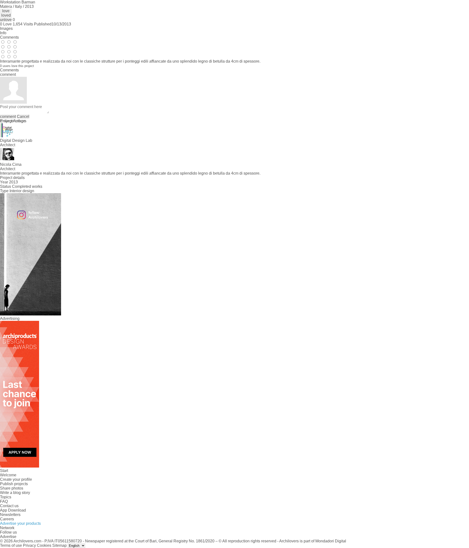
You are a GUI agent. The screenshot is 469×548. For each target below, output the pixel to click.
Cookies (44, 545)
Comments (9, 37)
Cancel (23, 116)
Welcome (8, 475)
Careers (7, 519)
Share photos (11, 488)
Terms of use (11, 545)
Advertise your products (20, 523)
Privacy (29, 545)
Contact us (9, 506)
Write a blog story (15, 493)
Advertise (8, 537)
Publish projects (14, 484)
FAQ (4, 501)
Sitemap (59, 545)
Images (6, 28)
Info (3, 33)
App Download (13, 510)
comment (8, 116)
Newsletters (10, 515)
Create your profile (16, 479)
